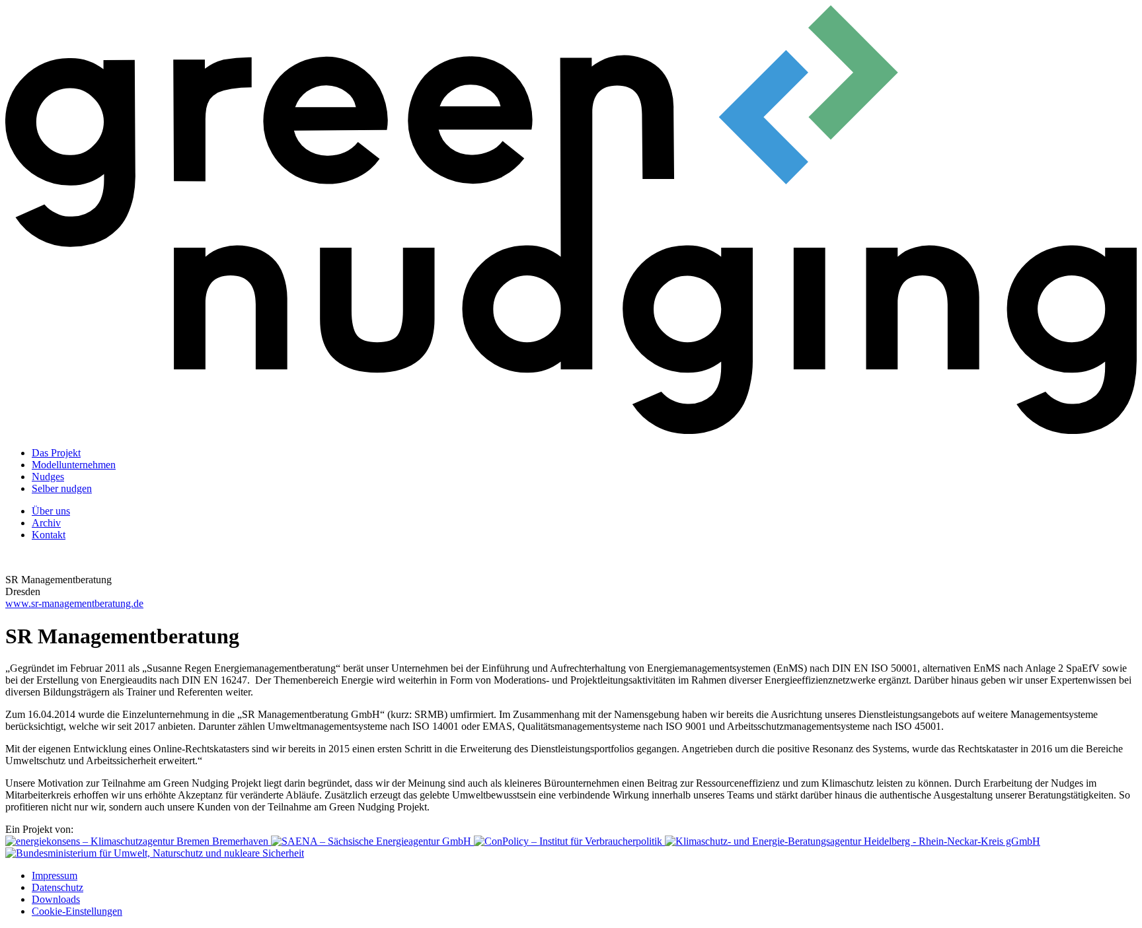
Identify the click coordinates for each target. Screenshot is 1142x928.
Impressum (54, 875)
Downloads (56, 899)
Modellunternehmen (74, 464)
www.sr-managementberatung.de (74, 603)
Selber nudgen (62, 488)
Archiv (46, 522)
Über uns (51, 511)
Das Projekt (56, 452)
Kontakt (48, 534)
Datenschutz (57, 887)
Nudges (48, 476)
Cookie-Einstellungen (77, 911)
